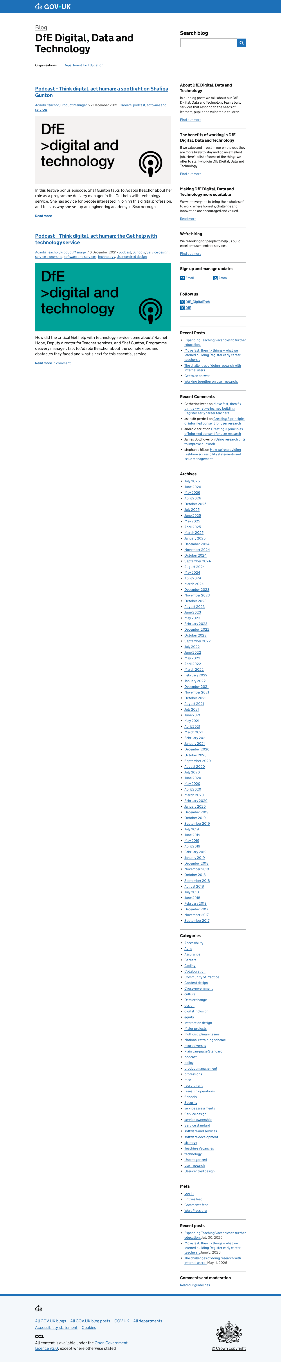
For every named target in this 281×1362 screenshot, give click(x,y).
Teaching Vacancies (199, 1148)
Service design (157, 252)
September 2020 (197, 761)
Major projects (195, 1028)
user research (194, 1165)
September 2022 (197, 641)
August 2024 (194, 567)
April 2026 (192, 498)
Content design (196, 983)
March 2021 (193, 732)
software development (201, 1137)
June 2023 (192, 612)
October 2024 (195, 555)
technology (106, 257)
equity (189, 1017)
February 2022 (195, 675)
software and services (80, 257)
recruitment (193, 1085)
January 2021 (194, 743)
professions (193, 1074)
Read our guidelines (195, 1285)
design (189, 1005)
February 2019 (195, 852)
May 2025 (192, 521)
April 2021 (192, 726)
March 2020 (194, 795)
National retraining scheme (205, 1040)
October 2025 (195, 504)
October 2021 (195, 698)
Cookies (89, 1327)
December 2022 (196, 629)
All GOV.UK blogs (50, 1320)
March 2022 (194, 669)
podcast (139, 105)
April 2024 (192, 578)
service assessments (199, 1108)
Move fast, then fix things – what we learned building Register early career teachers (212, 355)
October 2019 (195, 818)
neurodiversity (195, 1046)
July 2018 (191, 892)
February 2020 (195, 801)
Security (190, 1102)
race (187, 1080)
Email (190, 278)
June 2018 (192, 898)
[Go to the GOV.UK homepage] (53, 7)
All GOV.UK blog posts (90, 1320)
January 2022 (195, 681)
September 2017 (196, 920)
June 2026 (192, 487)
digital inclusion (196, 1011)
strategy (190, 1143)
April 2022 (192, 664)
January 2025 (194, 538)
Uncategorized (195, 1160)
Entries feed (193, 1199)
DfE (188, 308)
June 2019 (192, 835)
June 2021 (192, 715)
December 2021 (196, 687)
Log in (189, 1193)
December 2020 (196, 749)
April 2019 (192, 846)
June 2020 (192, 778)
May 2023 (192, 618)
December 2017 (196, 909)
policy (188, 1063)
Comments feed (196, 1205)
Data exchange (195, 1000)
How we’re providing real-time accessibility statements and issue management (212, 454)
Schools (139, 252)
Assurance (192, 954)
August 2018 (194, 886)
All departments (147, 1320)
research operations (199, 1091)
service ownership (48, 257)
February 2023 (195, 624)
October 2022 (195, 635)
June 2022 (192, 652)
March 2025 (194, 533)
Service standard (197, 1125)
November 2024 (197, 550)
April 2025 (192, 527)
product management (200, 1068)
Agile (188, 948)
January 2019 (194, 858)
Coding (190, 966)
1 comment (62, 363)
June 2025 (192, 515)
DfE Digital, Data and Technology (84, 43)
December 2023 (196, 589)
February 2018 (195, 903)
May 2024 (192, 572)
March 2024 (194, 584)
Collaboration (194, 971)
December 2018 (196, 863)
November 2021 (196, 692)
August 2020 (194, 766)
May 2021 (191, 721)
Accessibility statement (56, 1327)
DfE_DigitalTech (198, 302)
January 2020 (195, 806)
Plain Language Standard (203, 1051)
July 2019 (191, 829)
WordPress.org (195, 1210)
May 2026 (192, 492)
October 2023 (195, 601)
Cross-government (198, 988)
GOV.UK (121, 1320)
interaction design (198, 1023)
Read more (188, 219)
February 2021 (195, 738)
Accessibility (193, 943)
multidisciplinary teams (202, 1034)
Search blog (194, 33)
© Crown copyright (229, 1348)
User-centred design (132, 257)
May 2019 (191, 840)
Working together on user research (210, 381)
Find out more (190, 120)
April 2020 (192, 789)
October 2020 (195, 755)
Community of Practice (201, 977)
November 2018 (196, 869)
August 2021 (194, 704)
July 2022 (192, 647)
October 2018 (195, 875)
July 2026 (192, 481)
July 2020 (192, 772)
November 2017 (196, 915)
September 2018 (197, 881)
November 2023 (197, 595)
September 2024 (197, 561)
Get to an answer (196, 376)
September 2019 (197, 823)
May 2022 (192, 658)
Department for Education (83, 65)
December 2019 (196, 812)
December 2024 (196, 544)
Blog (41, 27)
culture (189, 994)
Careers (125, 105)
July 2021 (191, 709)
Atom (222, 278)
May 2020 (192, 784)
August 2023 (194, 607)
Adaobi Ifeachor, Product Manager (61, 105)
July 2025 (192, 510)
